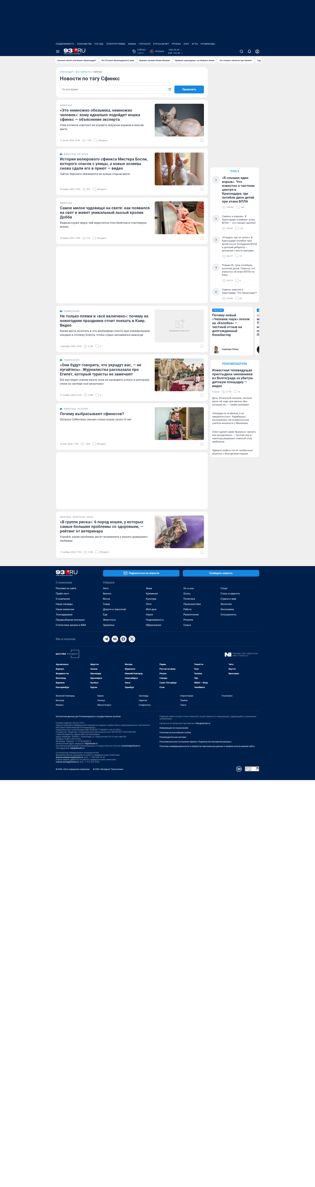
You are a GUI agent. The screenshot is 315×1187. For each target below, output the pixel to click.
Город (106, 604)
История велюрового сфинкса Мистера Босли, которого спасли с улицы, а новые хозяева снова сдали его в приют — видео (104, 164)
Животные (109, 619)
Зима (149, 588)
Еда (105, 614)
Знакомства (84, 44)
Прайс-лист (62, 593)
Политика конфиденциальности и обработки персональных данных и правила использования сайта (206, 746)
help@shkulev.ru (77, 748)
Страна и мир (228, 598)
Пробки (176, 44)
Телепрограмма (115, 44)
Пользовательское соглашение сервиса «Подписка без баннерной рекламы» (195, 742)
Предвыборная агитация (70, 619)
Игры (195, 44)
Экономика (227, 609)
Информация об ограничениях (173, 728)
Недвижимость (65, 44)
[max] (123, 639)
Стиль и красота (230, 593)
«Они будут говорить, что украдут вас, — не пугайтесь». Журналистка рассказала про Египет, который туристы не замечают (100, 369)
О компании (63, 598)
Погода (99, 44)
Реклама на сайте (66, 588)
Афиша (132, 44)
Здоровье (108, 625)
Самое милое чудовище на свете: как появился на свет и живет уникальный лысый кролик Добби (105, 212)
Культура (151, 598)
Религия (188, 619)
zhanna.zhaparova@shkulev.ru (69, 757)
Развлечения (191, 614)
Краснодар (66, 72)
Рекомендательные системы (172, 737)
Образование (153, 625)
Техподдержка (64, 614)
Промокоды (208, 44)
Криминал (152, 593)
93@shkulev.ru (91, 743)
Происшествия (192, 604)
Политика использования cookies (175, 732)
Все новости (83, 72)
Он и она (188, 588)
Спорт (223, 588)
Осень (186, 593)
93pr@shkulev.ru (203, 723)
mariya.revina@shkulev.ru (67, 762)
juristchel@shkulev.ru (131, 746)
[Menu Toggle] (58, 51)
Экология (226, 604)
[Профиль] (257, 51)
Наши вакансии (65, 609)
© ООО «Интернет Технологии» (108, 769)
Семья (187, 625)
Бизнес (107, 593)
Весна (106, 598)
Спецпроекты (228, 614)
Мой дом (151, 609)
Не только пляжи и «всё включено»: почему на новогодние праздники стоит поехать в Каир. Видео (104, 321)
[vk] (115, 639)
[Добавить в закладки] (202, 140)
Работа (187, 609)
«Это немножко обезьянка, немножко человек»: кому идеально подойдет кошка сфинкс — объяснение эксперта (100, 115)
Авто (106, 588)
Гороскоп (145, 44)
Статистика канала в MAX (71, 625)
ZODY (186, 44)
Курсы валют (161, 44)
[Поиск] (241, 51)
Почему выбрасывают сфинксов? (92, 414)
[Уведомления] (249, 51)
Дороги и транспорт (114, 609)
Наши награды (64, 604)
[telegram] (106, 639)
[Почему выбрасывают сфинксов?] (179, 423)
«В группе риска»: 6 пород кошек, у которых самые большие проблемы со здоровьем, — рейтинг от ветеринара (101, 526)
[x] (132, 639)
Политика (189, 598)
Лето (149, 604)
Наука (149, 614)
